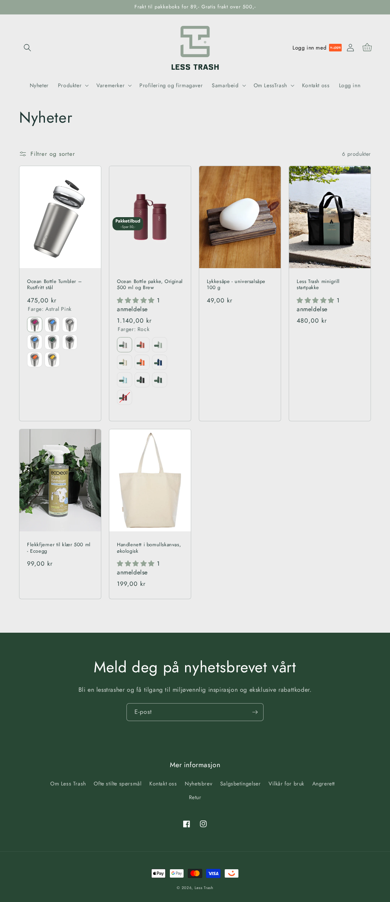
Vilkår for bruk (286, 783)
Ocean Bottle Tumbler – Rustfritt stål (54, 284)
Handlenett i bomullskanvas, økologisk (149, 548)
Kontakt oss (163, 783)
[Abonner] (254, 712)
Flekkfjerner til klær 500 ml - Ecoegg (59, 548)
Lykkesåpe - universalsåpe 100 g (236, 284)
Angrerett (323, 783)
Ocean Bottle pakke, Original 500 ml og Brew (150, 284)
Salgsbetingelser (240, 783)
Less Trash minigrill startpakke (318, 284)
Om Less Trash (68, 783)
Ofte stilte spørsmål (117, 783)
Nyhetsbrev (198, 783)
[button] (27, 47)
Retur (195, 797)
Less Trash (204, 888)
